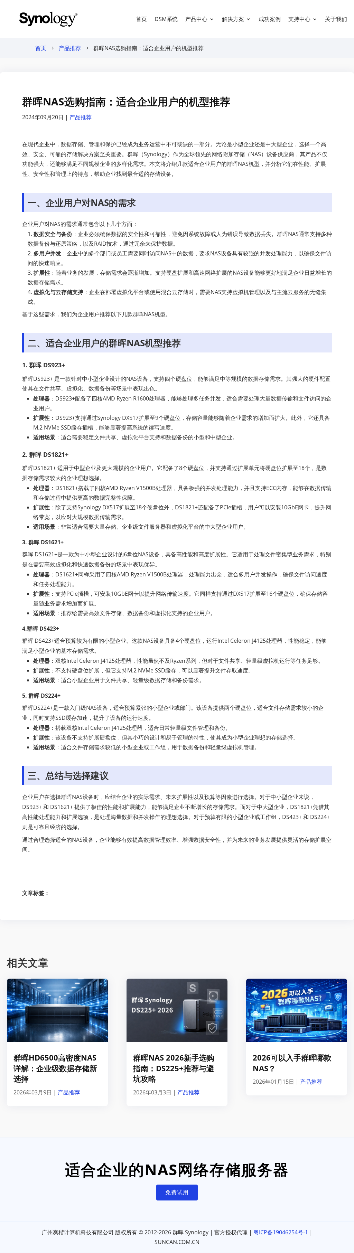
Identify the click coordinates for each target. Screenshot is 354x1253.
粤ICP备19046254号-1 (280, 1232)
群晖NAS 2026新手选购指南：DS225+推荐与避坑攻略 (173, 1068)
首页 (141, 19)
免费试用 (177, 1192)
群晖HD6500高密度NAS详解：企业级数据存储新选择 (55, 1068)
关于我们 (336, 19)
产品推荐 (70, 48)
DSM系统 (166, 19)
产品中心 (196, 19)
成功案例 (270, 19)
